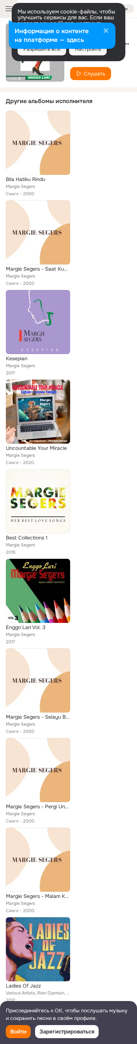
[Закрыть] (106, 31)
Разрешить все (41, 49)
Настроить (88, 49)
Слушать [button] (94, 73)
